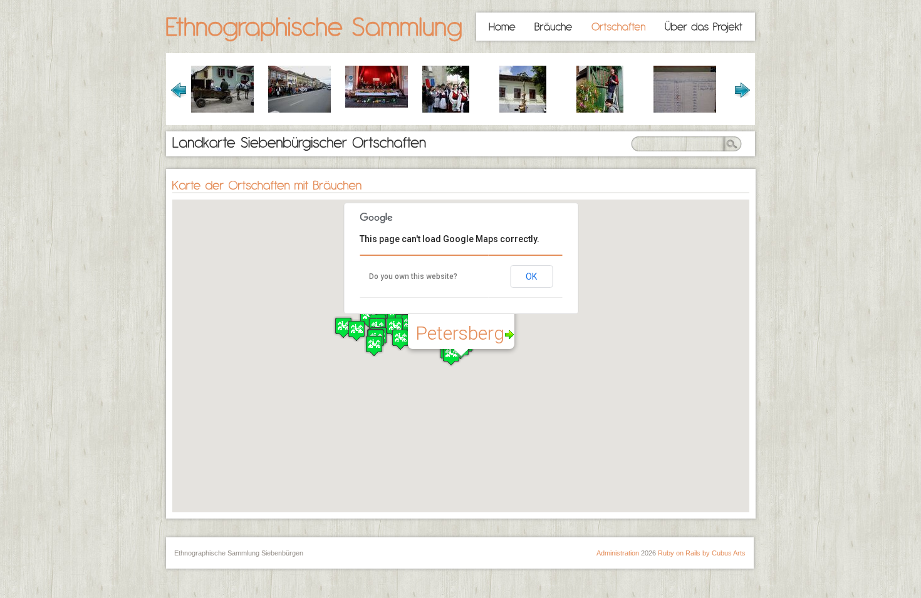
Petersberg (459, 333)
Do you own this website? (413, 276)
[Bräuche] (553, 27)
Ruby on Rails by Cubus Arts (702, 553)
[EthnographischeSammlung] (314, 28)
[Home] (502, 27)
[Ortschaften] (618, 27)
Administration (617, 553)
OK (531, 276)
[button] (400, 339)
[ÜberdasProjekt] (703, 27)
